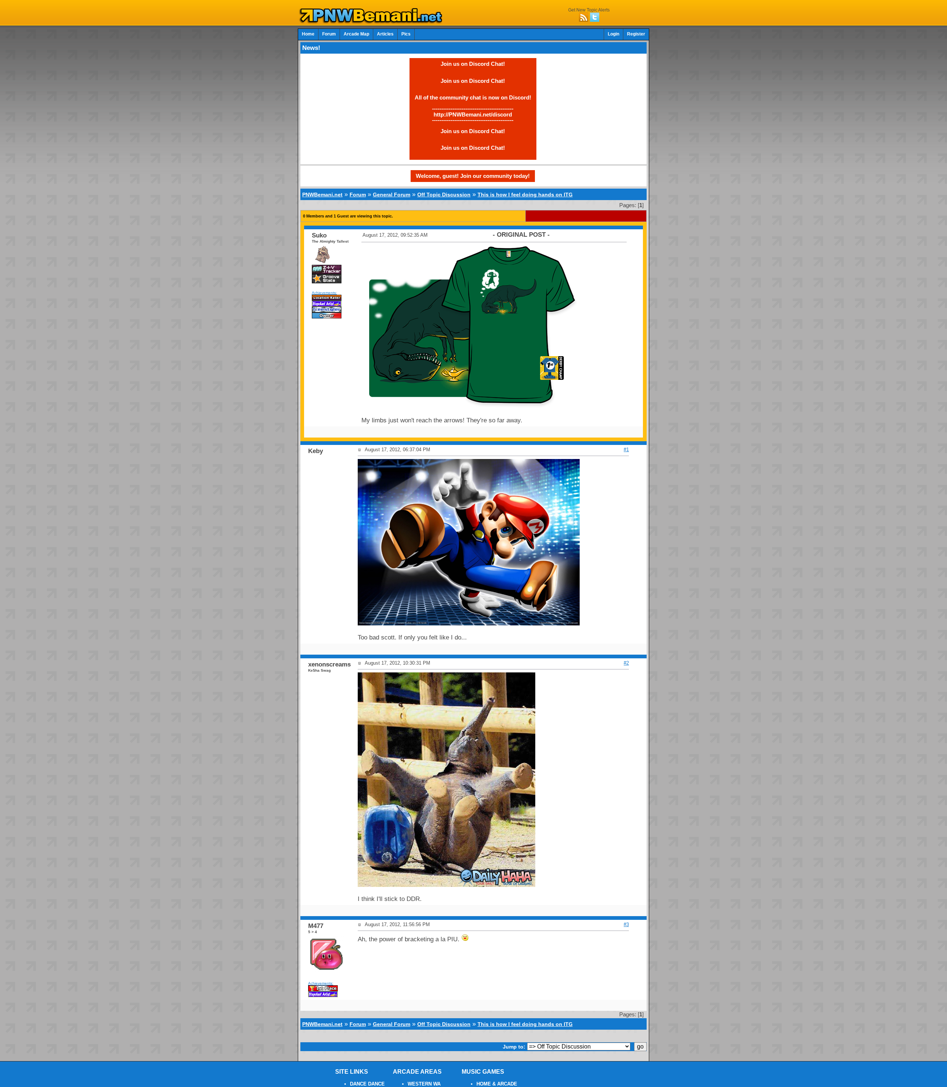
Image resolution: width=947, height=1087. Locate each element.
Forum (329, 34)
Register (636, 34)
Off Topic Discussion (444, 195)
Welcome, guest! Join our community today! (473, 176)
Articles (385, 34)
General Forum (391, 195)
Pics (406, 34)
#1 (626, 449)
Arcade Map (356, 34)
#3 (626, 924)
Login (613, 34)
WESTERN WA (424, 1084)
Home (308, 34)
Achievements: (324, 293)
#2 (626, 663)
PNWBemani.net (322, 195)
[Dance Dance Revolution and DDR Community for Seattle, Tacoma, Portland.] (373, 21)
